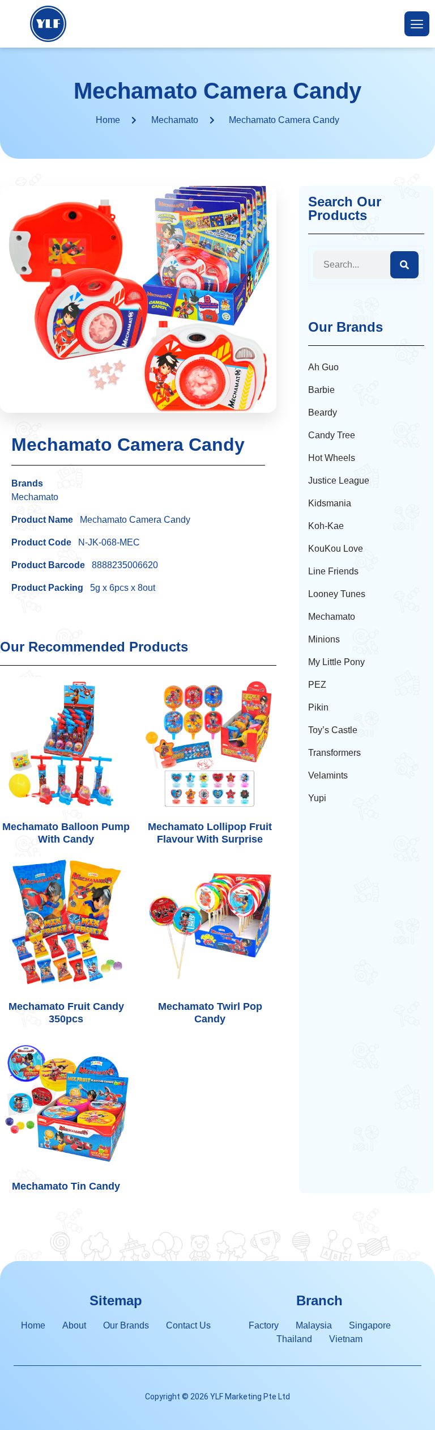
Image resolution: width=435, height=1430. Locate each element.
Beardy (322, 412)
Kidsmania (329, 503)
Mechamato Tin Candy (66, 1186)
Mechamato (174, 120)
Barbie (321, 390)
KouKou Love (335, 548)
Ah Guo (323, 367)
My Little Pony (336, 662)
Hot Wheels (331, 458)
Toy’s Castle (332, 730)
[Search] (404, 264)
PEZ (317, 684)
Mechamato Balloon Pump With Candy (66, 833)
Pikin (318, 707)
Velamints (328, 775)
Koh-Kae (326, 526)
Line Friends (333, 571)
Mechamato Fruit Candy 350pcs (66, 1013)
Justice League (338, 480)
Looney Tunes (336, 594)
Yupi (317, 798)
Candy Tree (331, 435)
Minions (324, 639)
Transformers (334, 753)
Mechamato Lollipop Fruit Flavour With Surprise (210, 833)
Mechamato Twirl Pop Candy (210, 1013)
